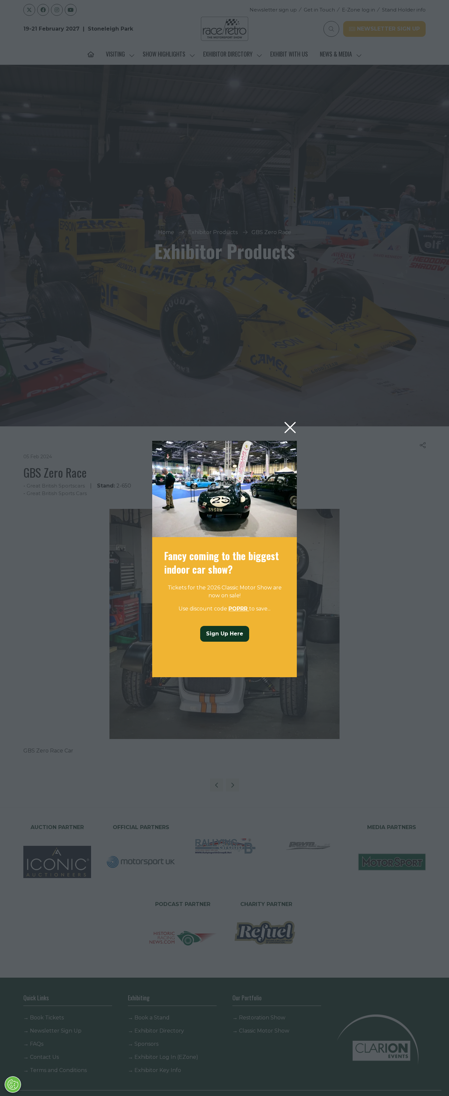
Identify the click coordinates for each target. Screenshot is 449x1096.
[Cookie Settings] (13, 1084)
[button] (290, 428)
